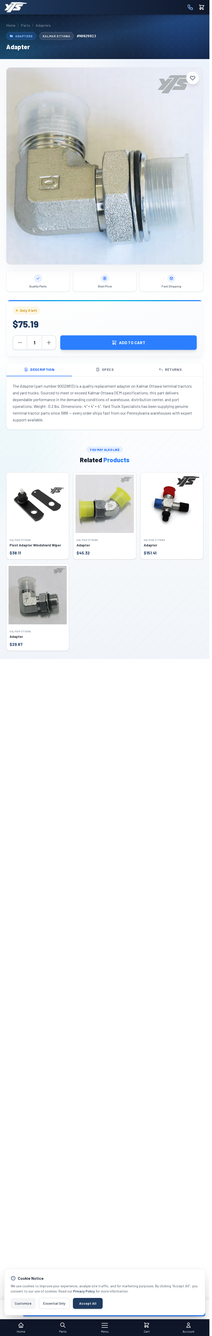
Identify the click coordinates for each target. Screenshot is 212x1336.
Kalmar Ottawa (56, 36)
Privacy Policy (84, 1291)
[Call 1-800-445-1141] (190, 7)
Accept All (87, 1303)
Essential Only (54, 1303)
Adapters (43, 25)
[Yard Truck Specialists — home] (15, 7)
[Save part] (192, 77)
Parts (25, 25)
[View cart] (201, 7)
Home (10, 25)
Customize (23, 1303)
